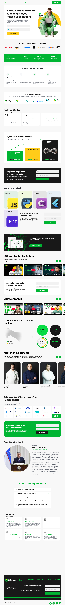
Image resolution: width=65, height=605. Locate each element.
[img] (7, 2)
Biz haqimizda (21, 580)
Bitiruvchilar (57, 579)
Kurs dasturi (31, 579)
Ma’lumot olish (56, 2)
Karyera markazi (40, 579)
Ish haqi (49, 579)
